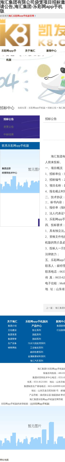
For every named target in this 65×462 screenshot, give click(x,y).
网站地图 (4, 460)
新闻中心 (51, 50)
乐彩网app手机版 (8, 55)
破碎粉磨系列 (36, 352)
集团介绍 (12, 326)
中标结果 (9, 134)
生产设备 (12, 343)
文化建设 (12, 330)
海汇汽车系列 (36, 360)
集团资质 (12, 334)
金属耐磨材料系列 (36, 356)
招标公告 (52, 108)
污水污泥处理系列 (36, 343)
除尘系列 (36, 330)
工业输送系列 (36, 347)
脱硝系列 (36, 339)
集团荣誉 (12, 339)
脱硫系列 (36, 334)
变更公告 (9, 126)
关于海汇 (30, 50)
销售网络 (12, 347)
